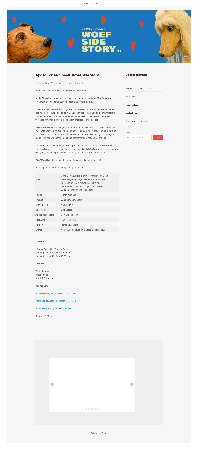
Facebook (94, 433)
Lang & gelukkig (132, 104)
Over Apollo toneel (98, 3)
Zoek (128, 132)
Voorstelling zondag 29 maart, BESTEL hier (56, 308)
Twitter (104, 433)
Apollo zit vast (131, 113)
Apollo (86, 3)
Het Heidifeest (132, 96)
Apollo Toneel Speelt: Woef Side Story (67, 75)
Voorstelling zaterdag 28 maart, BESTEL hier (56, 300)
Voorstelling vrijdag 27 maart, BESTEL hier (55, 293)
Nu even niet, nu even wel (137, 121)
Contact (111, 3)
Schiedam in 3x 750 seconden (138, 88)
